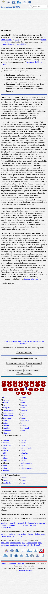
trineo (23, 461)
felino (43, 40)
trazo (23, 431)
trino (5, 466)
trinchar (24, 458)
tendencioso (8, 410)
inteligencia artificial (26, 570)
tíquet (23, 418)
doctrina (33, 525)
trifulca (23, 443)
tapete (5, 403)
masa (18, 534)
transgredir (25, 428)
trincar (5, 458)
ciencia (30, 545)
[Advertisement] (24, 20)
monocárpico (6, 528)
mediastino (5, 42)
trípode (6, 471)
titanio (5, 421)
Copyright (20, 564)
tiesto (23, 416)
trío (22, 466)
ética (40, 543)
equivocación (12, 536)
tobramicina (25, 421)
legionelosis (22, 523)
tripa (5, 468)
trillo (5, 453)
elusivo (30, 534)
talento (6, 400)
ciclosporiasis (33, 523)
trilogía (5, 456)
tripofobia (7, 478)
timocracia (7, 418)
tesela (23, 413)
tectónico (24, 405)
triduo (23, 440)
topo (23, 423)
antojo (23, 534)
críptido (19, 525)
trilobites (24, 453)
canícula (12, 534)
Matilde (37, 534)
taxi (4, 405)
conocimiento (15, 543)
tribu (3, 40)
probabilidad (21, 44)
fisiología (37, 545)
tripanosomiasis (27, 468)
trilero (5, 451)
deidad (3, 44)
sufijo (17, 40)
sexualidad (5, 545)
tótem (23, 426)
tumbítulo (7, 483)
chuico (20, 536)
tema (23, 408)
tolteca (5, 423)
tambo (23, 400)
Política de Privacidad (8, 564)
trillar (23, 451)
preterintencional (8, 525)
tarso (23, 403)
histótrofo (43, 523)
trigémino (6, 445)
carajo (3, 536)
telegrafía (6, 408)
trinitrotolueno (26, 463)
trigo (5, 448)
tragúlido (6, 428)
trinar (23, 456)
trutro (23, 480)
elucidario (4, 523)
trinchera (6, 461)
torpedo (6, 426)
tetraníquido (8, 416)
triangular (6, 433)
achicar (26, 525)
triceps (9, 40)
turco (23, 483)
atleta (43, 534)
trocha (23, 478)
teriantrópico (8, 413)
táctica (23, 398)
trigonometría (26, 448)
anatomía (14, 545)
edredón (4, 534)
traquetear (7, 431)
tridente (6, 440)
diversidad (11, 44)
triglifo (23, 445)
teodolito (24, 410)
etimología (5, 543)
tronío (5, 480)
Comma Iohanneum (32, 279)
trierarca (6, 443)
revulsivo (13, 523)
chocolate (22, 545)
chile (23, 543)
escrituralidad (31, 543)
